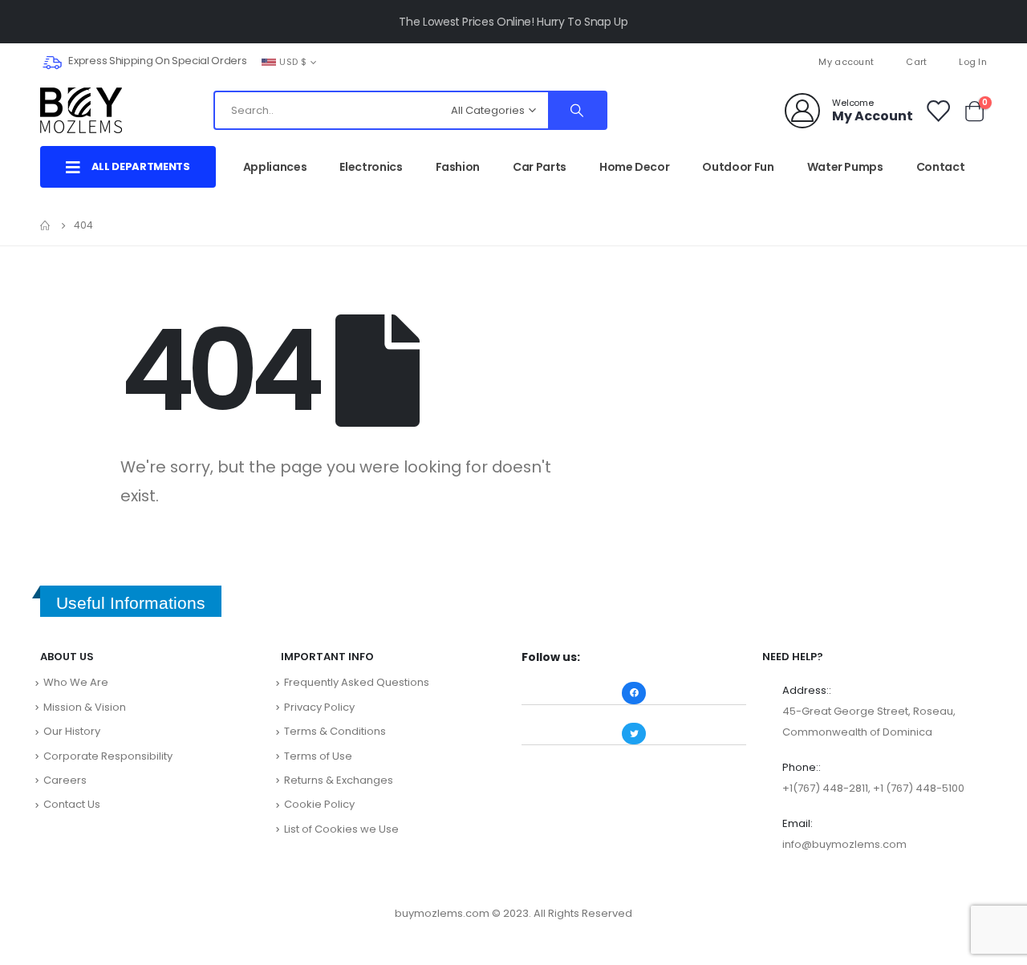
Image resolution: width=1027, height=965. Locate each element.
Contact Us (71, 804)
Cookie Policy (319, 804)
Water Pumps (845, 167)
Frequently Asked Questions (356, 682)
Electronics (370, 167)
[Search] (577, 110)
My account (846, 61)
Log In (973, 61)
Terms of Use (318, 756)
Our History (71, 731)
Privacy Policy (319, 707)
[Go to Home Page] (45, 225)
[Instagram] (540, 62)
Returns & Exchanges (338, 780)
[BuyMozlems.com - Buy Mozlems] (81, 110)
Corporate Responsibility (108, 756)
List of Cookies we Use (341, 829)
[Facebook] (487, 62)
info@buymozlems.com (844, 844)
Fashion (458, 167)
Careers (65, 780)
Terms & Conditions (335, 731)
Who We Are (75, 682)
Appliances (275, 167)
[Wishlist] (937, 110)
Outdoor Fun (737, 167)
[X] (513, 62)
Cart (916, 61)
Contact (940, 167)
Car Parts (539, 167)
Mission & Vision (84, 707)
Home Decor (634, 167)
